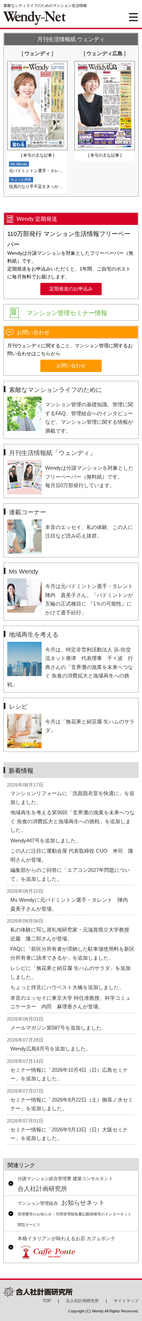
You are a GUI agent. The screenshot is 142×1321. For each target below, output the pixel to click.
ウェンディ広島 (105, 53)
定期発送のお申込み (71, 288)
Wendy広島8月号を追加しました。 (50, 1049)
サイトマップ (126, 1300)
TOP (47, 1300)
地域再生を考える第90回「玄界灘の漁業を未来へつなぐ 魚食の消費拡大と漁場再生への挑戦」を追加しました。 (72, 821)
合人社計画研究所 (65, 1184)
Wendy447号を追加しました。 (45, 840)
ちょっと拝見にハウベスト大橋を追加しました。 (67, 987)
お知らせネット (74, 1212)
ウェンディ (37, 53)
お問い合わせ (71, 365)
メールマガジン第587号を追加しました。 (58, 1028)
